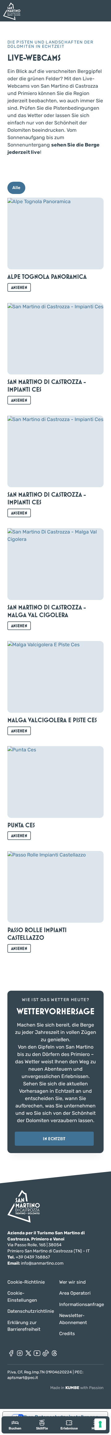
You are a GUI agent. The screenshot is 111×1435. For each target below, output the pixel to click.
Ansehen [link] (19, 287)
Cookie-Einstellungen (22, 1296)
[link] (15, 1425)
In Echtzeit (54, 1138)
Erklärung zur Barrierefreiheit (23, 1326)
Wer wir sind (72, 1282)
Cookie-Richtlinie (26, 1282)
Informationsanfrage (81, 1304)
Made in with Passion (77, 1387)
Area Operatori (75, 1293)
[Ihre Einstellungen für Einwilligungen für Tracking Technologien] (100, 1424)
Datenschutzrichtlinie (29, 1311)
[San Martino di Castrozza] (11, 11)
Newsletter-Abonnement (73, 1319)
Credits (67, 1333)
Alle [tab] (16, 187)
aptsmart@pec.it (22, 1377)
